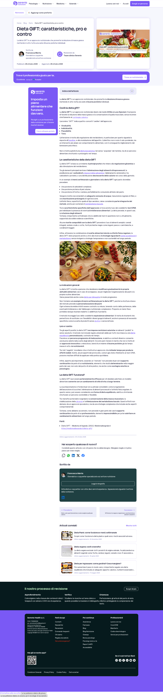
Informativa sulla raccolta (10, 693)
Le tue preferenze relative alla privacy (34, 693)
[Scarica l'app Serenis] (31, 660)
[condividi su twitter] (78, 456)
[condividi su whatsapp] (68, 456)
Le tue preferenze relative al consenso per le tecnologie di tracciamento (24, 696)
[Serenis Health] (20, 3)
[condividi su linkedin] (73, 456)
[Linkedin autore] (63, 498)
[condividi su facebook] (83, 456)
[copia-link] (63, 456)
